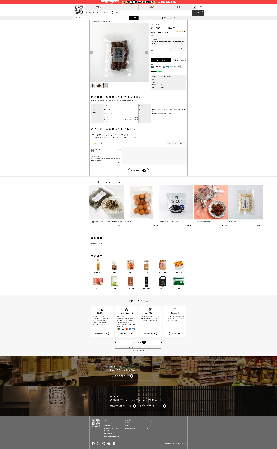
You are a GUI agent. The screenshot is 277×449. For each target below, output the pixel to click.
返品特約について (173, 333)
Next (146, 52)
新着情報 (98, 6)
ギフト (178, 6)
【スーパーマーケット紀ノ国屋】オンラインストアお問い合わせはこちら (138, 348)
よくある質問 (136, 342)
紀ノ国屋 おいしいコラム (131, 423)
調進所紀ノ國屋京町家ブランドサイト (120, 406)
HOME (92, 21)
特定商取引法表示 (108, 433)
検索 (135, 18)
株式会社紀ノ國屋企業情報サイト (119, 376)
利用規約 (106, 420)
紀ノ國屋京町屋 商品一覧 (147, 406)
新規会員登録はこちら (101, 333)
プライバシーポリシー (109, 423)
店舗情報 (127, 425)
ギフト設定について (149, 333)
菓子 (95, 21)
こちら (147, 350)
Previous (91, 52)
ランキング (125, 6)
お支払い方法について (125, 333)
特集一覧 (152, 6)
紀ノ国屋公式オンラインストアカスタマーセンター (112, 429)
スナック (98, 21)
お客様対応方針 (107, 425)
